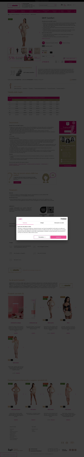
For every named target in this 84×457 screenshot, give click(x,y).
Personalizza (41, 237)
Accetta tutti (58, 237)
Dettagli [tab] (42, 222)
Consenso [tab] (25, 222)
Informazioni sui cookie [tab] (59, 222)
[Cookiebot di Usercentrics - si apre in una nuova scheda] (61, 219)
